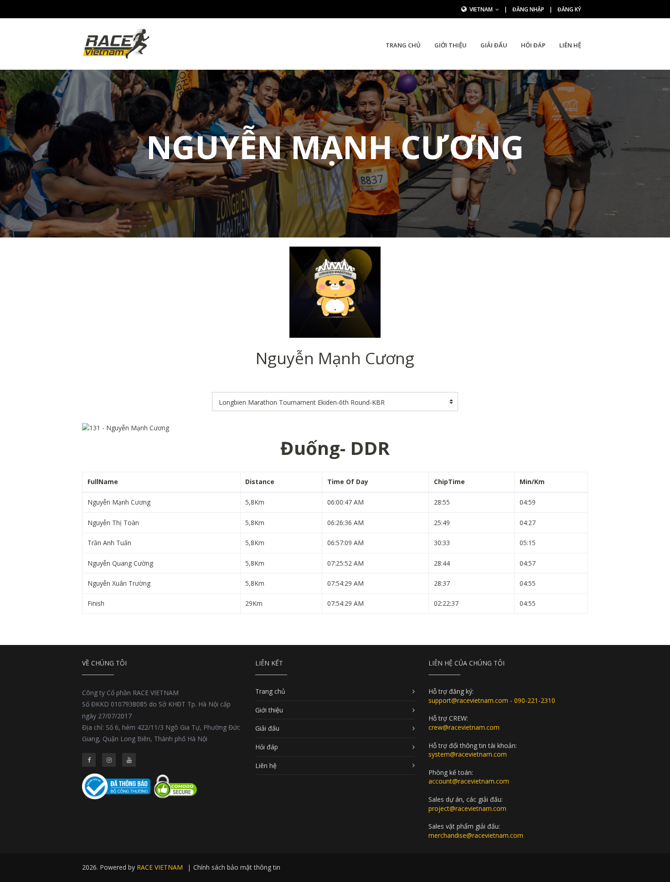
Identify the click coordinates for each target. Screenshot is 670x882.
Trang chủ (403, 45)
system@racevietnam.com (467, 754)
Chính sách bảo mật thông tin (236, 867)
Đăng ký (569, 9)
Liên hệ (570, 45)
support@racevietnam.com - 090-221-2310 (491, 700)
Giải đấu (493, 45)
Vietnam (481, 9)
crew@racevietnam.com (464, 727)
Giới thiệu (450, 45)
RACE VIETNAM (160, 867)
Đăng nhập (528, 9)
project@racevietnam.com (467, 808)
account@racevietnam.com (468, 781)
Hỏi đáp (533, 45)
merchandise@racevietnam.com (475, 835)
